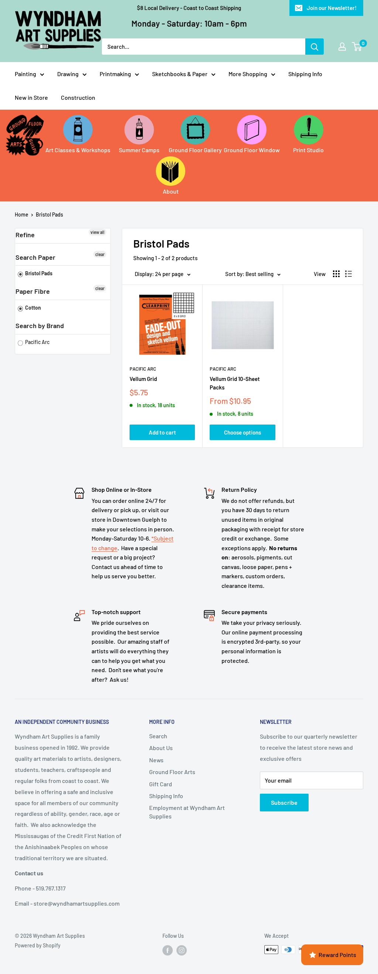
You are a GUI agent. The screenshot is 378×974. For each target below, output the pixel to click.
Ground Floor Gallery (195, 149)
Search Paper (35, 257)
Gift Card (160, 783)
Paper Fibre (33, 291)
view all (97, 232)
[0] (357, 46)
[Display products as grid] (336, 273)
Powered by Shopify (38, 945)
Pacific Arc (36, 342)
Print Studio (308, 149)
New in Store (31, 97)
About (171, 191)
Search (158, 735)
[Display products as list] (348, 273)
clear (99, 254)
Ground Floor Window (252, 149)
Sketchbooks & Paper (179, 73)
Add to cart (162, 432)
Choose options (242, 432)
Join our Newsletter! (332, 7)
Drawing (68, 73)
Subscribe (284, 802)
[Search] (314, 46)
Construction (78, 97)
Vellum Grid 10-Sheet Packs (235, 383)
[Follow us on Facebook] (167, 950)
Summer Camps (139, 149)
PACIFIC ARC (223, 369)
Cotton (32, 307)
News (156, 759)
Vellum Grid (143, 378)
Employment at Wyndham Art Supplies (187, 811)
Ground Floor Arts (172, 771)
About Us (161, 747)
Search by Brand (40, 325)
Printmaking (115, 73)
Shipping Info (305, 73)
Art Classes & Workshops (77, 149)
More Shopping (247, 73)
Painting (25, 73)
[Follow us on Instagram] (181, 950)
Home (21, 214)
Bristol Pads (49, 214)
